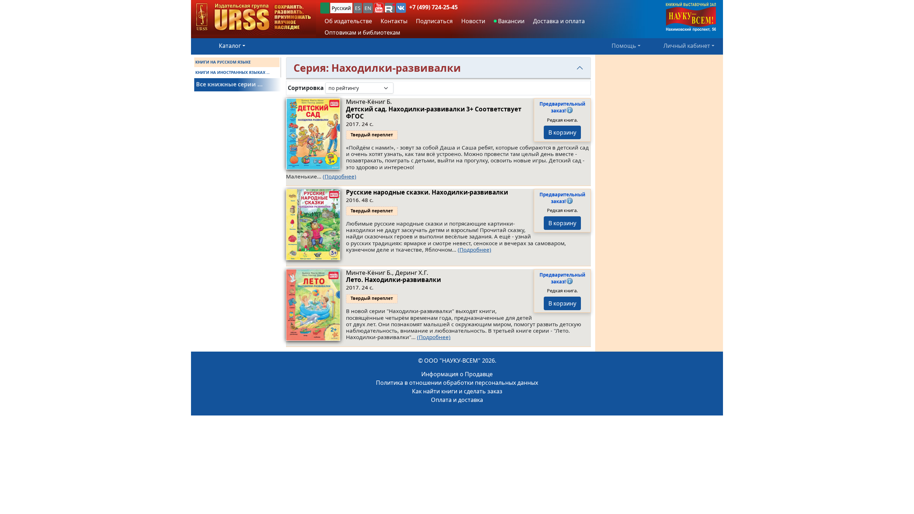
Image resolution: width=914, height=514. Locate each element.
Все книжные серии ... (229, 84)
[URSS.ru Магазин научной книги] (253, 17)
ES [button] (358, 8)
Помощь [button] (624, 46)
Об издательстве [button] (348, 21)
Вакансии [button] (510, 21)
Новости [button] (473, 21)
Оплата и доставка (457, 400)
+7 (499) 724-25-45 (433, 7)
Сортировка (306, 88)
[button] (379, 8)
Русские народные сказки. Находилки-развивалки (427, 192)
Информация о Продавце (457, 374)
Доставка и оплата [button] (559, 21)
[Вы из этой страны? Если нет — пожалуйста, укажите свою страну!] (325, 8)
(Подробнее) (339, 176)
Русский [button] (341, 8)
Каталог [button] (230, 46)
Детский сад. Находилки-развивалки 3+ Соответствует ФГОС (433, 112)
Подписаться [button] (434, 21)
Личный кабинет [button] (686, 46)
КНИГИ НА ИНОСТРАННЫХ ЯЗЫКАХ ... (232, 72)
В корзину (562, 132)
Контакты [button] (394, 21)
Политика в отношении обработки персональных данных (457, 383)
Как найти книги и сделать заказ (457, 391)
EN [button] (368, 8)
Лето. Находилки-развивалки (393, 280)
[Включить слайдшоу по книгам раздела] (399, 88)
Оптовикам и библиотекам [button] (362, 32)
